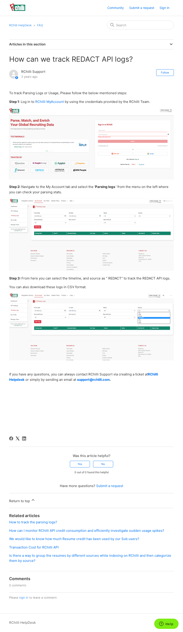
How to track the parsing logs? (33, 522)
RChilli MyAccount (49, 102)
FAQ (40, 25)
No (103, 464)
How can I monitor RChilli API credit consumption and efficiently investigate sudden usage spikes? (86, 530)
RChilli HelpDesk (20, 25)
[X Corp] (18, 438)
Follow (165, 72)
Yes (80, 464)
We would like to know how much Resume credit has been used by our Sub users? (74, 539)
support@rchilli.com (93, 379)
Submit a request (141, 8)
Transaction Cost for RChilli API (34, 547)
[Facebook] (11, 438)
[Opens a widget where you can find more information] (166, 624)
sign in (23, 597)
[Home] (17, 10)
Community (115, 8)
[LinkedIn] (24, 438)
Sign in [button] (164, 8)
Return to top (20, 501)
